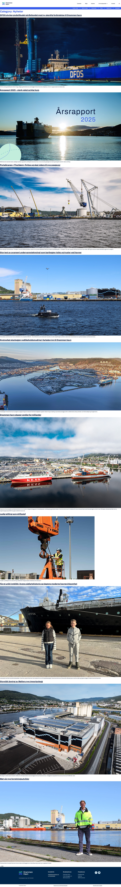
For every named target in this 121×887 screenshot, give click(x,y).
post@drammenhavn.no (53, 874)
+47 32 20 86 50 (51, 876)
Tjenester (79, 3)
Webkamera (109, 8)
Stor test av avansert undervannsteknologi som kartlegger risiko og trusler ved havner (40, 252)
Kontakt (113, 3)
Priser (101, 8)
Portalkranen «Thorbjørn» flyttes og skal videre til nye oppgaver (30, 165)
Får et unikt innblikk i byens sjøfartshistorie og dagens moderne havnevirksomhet (38, 584)
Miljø (86, 3)
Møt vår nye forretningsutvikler (14, 779)
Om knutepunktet (102, 3)
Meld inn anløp (85, 8)
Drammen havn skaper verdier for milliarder (20, 415)
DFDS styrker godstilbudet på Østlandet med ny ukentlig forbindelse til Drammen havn (41, 15)
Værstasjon (117, 8)
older (1, 866)
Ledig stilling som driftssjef (13, 514)
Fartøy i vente (75, 8)
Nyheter (93, 3)
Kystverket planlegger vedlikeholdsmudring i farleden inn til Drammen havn (35, 340)
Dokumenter (94, 8)
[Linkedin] (99, 872)
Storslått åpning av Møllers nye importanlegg (21, 681)
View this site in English (97, 885)
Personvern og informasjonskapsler (60, 885)
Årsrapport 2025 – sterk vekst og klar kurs (19, 90)
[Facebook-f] (96, 872)
